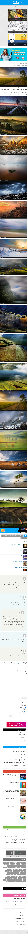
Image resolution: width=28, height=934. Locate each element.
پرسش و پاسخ (21, 663)
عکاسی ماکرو (15, 874)
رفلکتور (14, 867)
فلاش (7, 878)
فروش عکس (23, 737)
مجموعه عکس (15, 879)
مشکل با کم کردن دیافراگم (20, 904)
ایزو (3, 862)
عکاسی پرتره (16, 876)
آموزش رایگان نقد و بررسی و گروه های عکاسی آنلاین (15, 901)
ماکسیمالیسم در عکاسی (20, 754)
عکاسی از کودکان (9, 871)
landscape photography (12, 535)
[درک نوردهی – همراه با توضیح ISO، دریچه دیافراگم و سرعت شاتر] (23, 816)
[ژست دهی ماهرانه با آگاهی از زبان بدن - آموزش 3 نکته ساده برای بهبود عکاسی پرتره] (23, 793)
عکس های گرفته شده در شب (16, 549)
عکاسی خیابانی (16, 872)
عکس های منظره (23, 63)
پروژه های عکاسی (22, 732)
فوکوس (24, 879)
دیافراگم (18, 867)
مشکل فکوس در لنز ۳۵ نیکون (19, 898)
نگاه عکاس (23, 740)
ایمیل (26, 692)
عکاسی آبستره (19, 869)
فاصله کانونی (14, 878)
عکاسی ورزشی (23, 876)
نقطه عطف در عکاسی (21, 756)
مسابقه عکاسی (22, 735)
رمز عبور (24, 705)
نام (26, 687)
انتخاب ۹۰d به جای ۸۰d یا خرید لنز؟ (18, 909)
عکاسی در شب (10, 872)
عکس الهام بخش (10, 876)
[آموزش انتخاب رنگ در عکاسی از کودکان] (23, 801)
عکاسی (24, 869)
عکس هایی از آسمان (18, 567)
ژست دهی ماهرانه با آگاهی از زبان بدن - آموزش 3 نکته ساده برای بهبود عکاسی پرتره (11, 791)
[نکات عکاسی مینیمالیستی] (23, 785)
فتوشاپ (10, 878)
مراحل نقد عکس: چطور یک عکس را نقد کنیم (17, 759)
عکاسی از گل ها (23, 872)
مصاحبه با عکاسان (22, 734)
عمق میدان (5, 867)
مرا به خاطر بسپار (21, 707)
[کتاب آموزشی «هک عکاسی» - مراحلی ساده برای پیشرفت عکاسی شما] (23, 777)
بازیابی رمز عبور (22, 712)
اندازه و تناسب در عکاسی (20, 757)
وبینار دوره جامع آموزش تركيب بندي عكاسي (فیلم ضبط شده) (18, 44)
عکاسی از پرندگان (16, 871)
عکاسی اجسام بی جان (12, 869)
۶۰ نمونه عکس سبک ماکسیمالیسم (19, 751)
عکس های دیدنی (20, 535)
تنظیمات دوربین (6, 864)
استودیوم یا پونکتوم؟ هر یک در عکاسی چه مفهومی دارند (15, 760)
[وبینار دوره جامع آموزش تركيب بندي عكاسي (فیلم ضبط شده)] (17, 40)
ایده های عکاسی (8, 862)
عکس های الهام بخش (22, 878)
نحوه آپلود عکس (22, 915)
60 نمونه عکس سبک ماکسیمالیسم (21, 31)
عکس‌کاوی (23, 738)
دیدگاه (26, 673)
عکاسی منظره (4, 535)
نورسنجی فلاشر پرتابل (21, 924)
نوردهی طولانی (23, 881)
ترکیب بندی (18, 864)
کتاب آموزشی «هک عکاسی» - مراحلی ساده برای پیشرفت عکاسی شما (11, 775)
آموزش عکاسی (20, 862)
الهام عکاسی (14, 862)
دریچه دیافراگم (9, 865)
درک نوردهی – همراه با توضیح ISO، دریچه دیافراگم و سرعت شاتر (11, 814)
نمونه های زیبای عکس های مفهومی (18, 839)
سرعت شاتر (10, 867)
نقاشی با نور (9, 879)
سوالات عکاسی (22, 834)
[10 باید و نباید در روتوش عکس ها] (23, 809)
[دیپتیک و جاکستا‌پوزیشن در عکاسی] (17, 15)
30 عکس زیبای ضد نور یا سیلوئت (16, 544)
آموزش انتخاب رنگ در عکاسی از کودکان (12, 798)
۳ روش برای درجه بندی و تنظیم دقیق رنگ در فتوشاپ (15, 842)
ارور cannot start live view (20, 918)
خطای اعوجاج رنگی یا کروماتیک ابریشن (18, 765)
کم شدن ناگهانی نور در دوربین (19, 921)
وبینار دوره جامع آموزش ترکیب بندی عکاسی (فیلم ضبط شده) (14, 752)
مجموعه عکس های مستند (17, 561)
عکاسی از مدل (23, 871)
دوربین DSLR (23, 867)
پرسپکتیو (13, 881)
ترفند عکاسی (23, 864)
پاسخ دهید (24, 588)
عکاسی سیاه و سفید (22, 874)
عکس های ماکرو (19, 555)
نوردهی (4, 879)
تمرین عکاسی (12, 864)
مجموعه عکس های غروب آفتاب (19, 840)
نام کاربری (24, 702)
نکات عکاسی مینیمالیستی (14, 782)
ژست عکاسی (8, 881)
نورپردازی (17, 881)
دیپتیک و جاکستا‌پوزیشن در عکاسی (21, 19)
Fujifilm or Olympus (21, 906)
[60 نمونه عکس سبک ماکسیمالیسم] (17, 27)
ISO (25, 862)
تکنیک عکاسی (23, 865)
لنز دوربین (20, 879)
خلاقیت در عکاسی (16, 865)
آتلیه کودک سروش (21, 891)
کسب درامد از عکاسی (21, 912)
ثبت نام (23, 711)
